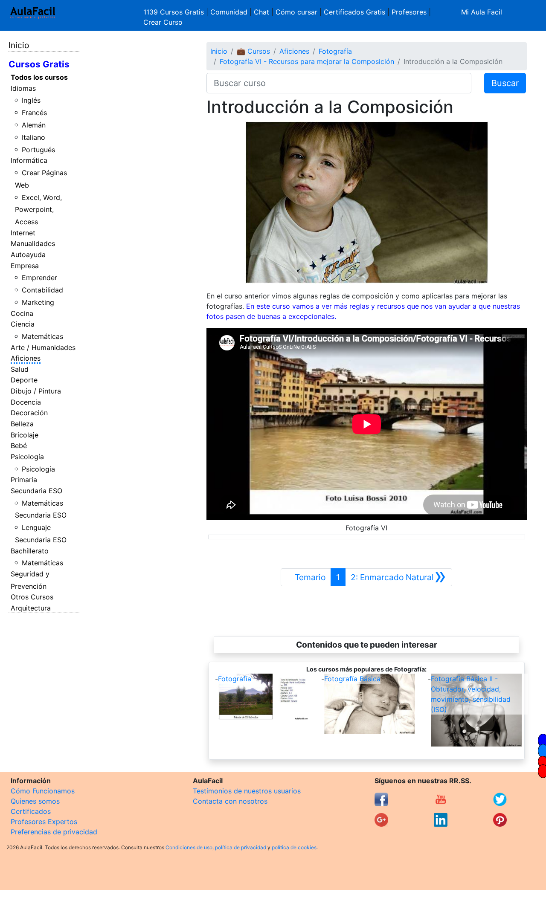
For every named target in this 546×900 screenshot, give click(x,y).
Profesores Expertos (44, 821)
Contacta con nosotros (230, 801)
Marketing (38, 302)
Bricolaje (24, 435)
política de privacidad (240, 847)
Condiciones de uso (189, 847)
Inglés (31, 100)
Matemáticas (42, 336)
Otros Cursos (32, 597)
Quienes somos (35, 801)
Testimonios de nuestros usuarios (247, 791)
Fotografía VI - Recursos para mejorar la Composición (307, 61)
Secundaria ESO (36, 490)
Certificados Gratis (354, 12)
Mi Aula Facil (481, 12)
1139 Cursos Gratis (174, 12)
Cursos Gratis (39, 64)
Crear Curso (163, 22)
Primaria (24, 479)
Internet (23, 233)
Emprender (39, 277)
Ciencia (23, 324)
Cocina (22, 313)
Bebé (19, 445)
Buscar (505, 83)
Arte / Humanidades (43, 347)
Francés (34, 112)
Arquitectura (31, 608)
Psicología (27, 456)
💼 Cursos (253, 51)
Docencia (26, 402)
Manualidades (33, 243)
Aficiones (26, 358)
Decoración (29, 412)
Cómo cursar (296, 12)
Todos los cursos (39, 77)
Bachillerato (30, 551)
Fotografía (335, 51)
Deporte (24, 380)
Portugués (38, 149)
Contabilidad (42, 290)
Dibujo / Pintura (36, 391)
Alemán (34, 125)
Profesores (409, 12)
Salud (20, 369)
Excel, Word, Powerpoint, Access (38, 209)
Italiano (33, 137)
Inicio (19, 45)
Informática (29, 160)
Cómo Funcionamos (43, 791)
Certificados (31, 811)
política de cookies (294, 847)
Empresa (25, 265)
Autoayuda (28, 254)
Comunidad (228, 12)
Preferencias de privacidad (54, 832)
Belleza (22, 424)
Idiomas (23, 88)
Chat (261, 12)
